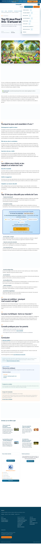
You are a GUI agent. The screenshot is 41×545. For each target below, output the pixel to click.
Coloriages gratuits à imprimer (22, 520)
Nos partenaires (32, 524)
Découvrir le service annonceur (6, 537)
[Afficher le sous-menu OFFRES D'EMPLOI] (31, 10)
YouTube (16, 514)
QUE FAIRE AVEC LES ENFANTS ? (28, 26)
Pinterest (12, 514)
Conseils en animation (4, 521)
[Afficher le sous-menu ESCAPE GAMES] (30, 21)
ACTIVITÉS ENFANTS (26, 18)
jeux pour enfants (6, 340)
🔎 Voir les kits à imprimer (21, 229)
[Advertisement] (20, 73)
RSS (18, 514)
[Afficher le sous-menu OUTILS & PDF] (29, 24)
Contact (31, 521)
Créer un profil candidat (28, 6)
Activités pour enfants (21, 518)
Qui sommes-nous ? (33, 518)
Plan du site (19, 525)
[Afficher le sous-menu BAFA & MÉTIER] (30, 16)
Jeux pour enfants (20, 522)
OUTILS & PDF (25, 23)
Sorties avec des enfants (21, 521)
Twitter (6, 514)
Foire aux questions (33, 520)
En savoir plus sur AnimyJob (7, 399)
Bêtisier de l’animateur (21, 526)
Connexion (21, 6)
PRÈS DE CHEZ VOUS (26, 29)
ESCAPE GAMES (25, 21)
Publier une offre (36, 6)
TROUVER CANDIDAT (26, 12)
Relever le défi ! (10, 480)
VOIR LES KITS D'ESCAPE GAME (32, 1)
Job (3, 510)
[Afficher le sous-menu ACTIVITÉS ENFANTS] (32, 18)
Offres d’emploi (3, 518)
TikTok (9, 514)
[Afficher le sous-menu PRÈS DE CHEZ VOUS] (32, 29)
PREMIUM (24, 32)
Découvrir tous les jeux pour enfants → (13, 360)
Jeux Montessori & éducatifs (19, 354)
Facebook (2, 514)
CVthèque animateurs (4, 520)
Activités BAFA (20, 524)
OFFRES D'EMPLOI (26, 10)
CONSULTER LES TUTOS (10, 460)
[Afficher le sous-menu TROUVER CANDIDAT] (32, 13)
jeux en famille (20, 330)
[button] (39, 4)
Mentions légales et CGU (33, 522)
